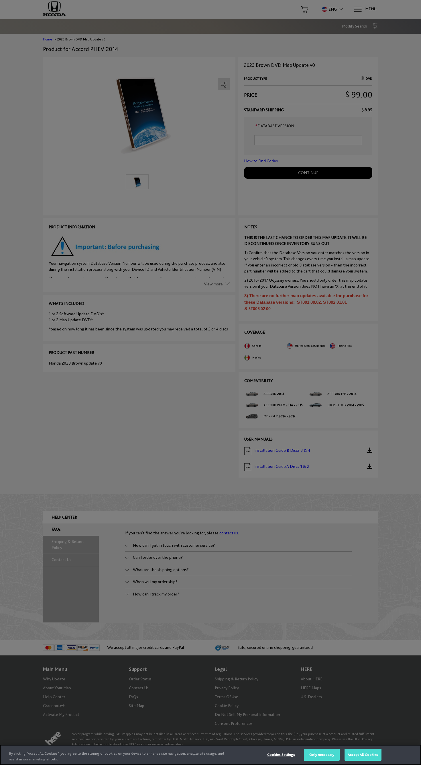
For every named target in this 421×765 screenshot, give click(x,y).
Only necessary (321, 754)
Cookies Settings (281, 754)
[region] (210, 755)
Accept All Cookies (363, 754)
